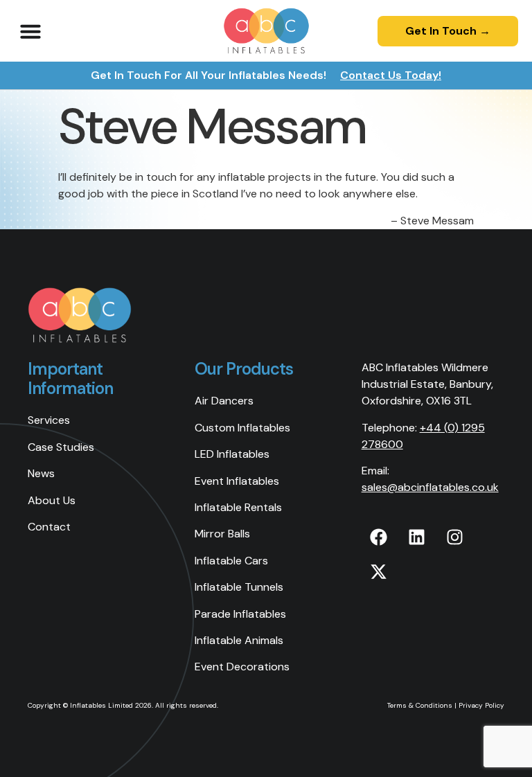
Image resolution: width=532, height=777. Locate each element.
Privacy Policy (481, 705)
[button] (30, 31)
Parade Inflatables (240, 614)
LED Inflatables (232, 454)
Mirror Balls (222, 533)
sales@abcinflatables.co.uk (430, 487)
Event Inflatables (237, 481)
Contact (49, 526)
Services (49, 420)
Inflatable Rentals (238, 507)
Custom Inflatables (242, 427)
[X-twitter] (379, 572)
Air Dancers (224, 400)
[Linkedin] (417, 537)
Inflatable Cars (231, 560)
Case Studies (61, 447)
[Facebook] (379, 537)
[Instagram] (455, 537)
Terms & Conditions (419, 705)
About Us (52, 500)
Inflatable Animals (239, 640)
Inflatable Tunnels (239, 587)
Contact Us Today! (390, 75)
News (41, 473)
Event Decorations (242, 666)
